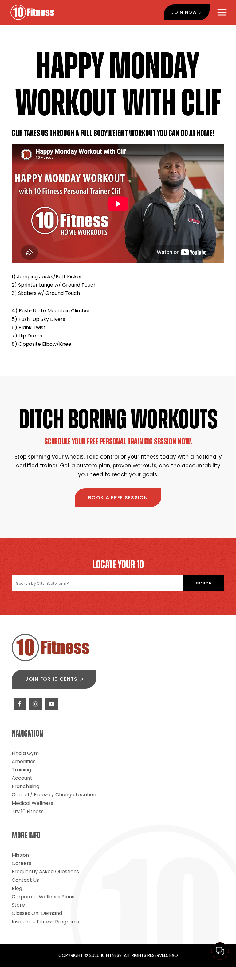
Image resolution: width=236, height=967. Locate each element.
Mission (20, 854)
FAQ (173, 955)
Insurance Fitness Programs (45, 921)
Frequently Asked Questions (45, 871)
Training (21, 769)
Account (22, 778)
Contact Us (25, 880)
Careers (21, 863)
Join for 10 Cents (51, 679)
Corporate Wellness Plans (43, 896)
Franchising (25, 786)
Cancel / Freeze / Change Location (54, 794)
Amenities (24, 761)
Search (204, 583)
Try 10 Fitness (28, 811)
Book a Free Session (118, 497)
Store (18, 904)
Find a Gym (25, 753)
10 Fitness (32, 12)
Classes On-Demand (37, 913)
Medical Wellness (32, 803)
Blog (17, 888)
